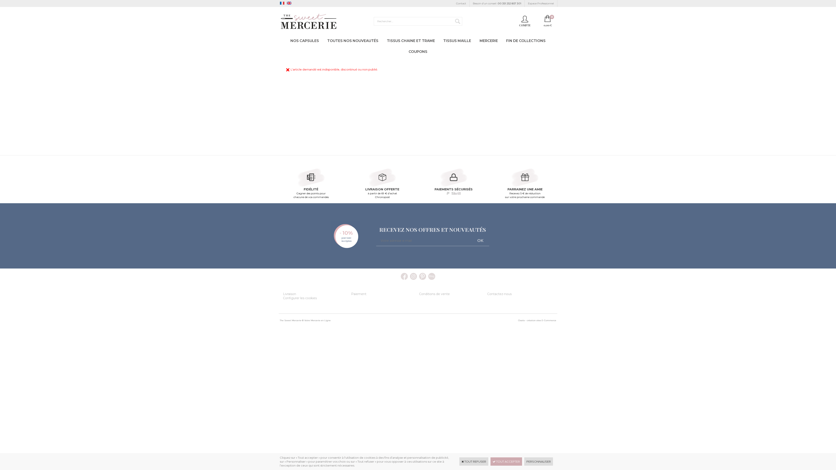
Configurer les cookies (300, 298)
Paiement (358, 294)
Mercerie (489, 41)
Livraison (289, 294)
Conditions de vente (434, 294)
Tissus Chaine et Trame (411, 41)
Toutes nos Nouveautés (352, 41)
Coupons (418, 52)
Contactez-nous (499, 294)
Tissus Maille (457, 41)
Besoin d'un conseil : (497, 3)
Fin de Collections (526, 41)
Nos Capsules (304, 41)
